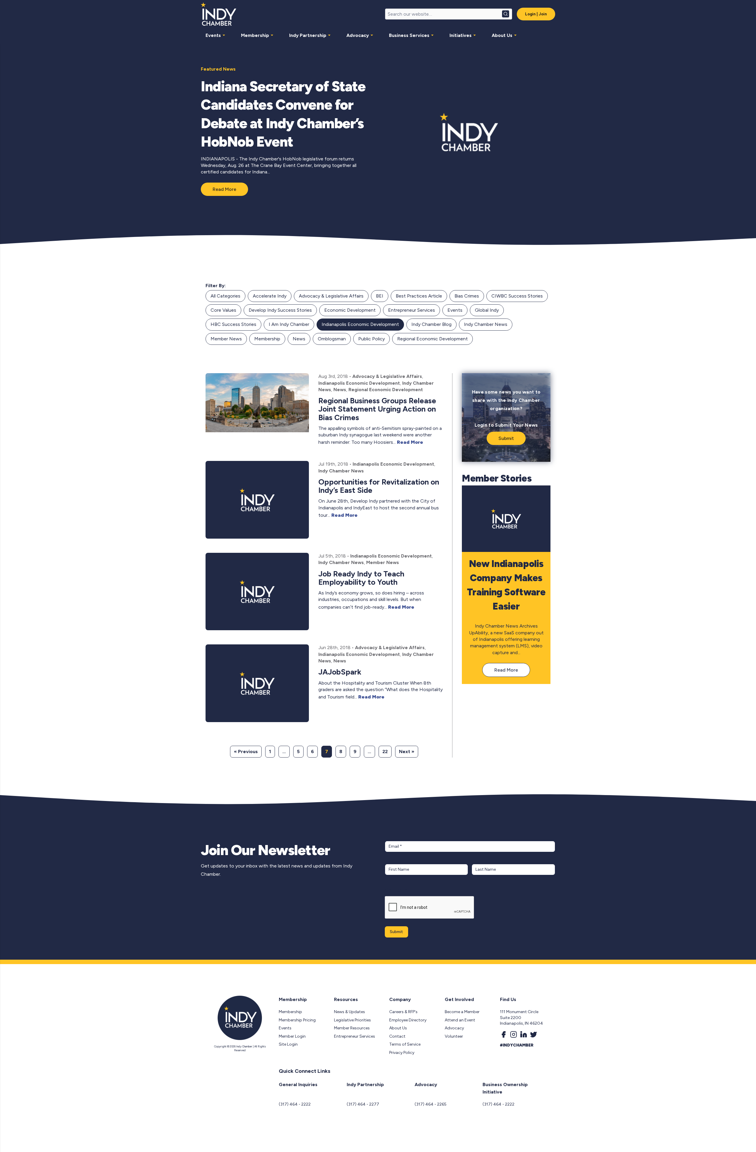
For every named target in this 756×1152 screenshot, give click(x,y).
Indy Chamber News (485, 324)
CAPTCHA (396, 890)
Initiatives (460, 35)
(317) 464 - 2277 (363, 1104)
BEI (379, 296)
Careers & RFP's (403, 1011)
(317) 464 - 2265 (431, 1104)
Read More (224, 189)
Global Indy (487, 310)
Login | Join (536, 14)
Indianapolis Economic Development (360, 324)
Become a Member (462, 1011)
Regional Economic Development (432, 339)
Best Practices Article (419, 296)
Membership (255, 35)
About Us (502, 35)
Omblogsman (332, 339)
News (299, 339)
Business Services (409, 35)
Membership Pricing (297, 1020)
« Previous (246, 751)
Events (213, 35)
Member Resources (352, 1028)
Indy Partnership (307, 35)
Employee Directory (407, 1020)
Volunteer (454, 1036)
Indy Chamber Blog (431, 324)
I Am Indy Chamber (289, 324)
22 (385, 751)
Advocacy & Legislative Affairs (331, 296)
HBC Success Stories (233, 324)
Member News (226, 339)
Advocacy (357, 35)
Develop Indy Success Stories (280, 310)
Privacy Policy (401, 1052)
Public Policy (371, 339)
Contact (397, 1036)
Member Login (292, 1036)
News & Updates (349, 1011)
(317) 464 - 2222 (295, 1104)
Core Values (223, 310)
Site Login (288, 1044)
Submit (506, 438)
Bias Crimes (466, 296)
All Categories (225, 296)
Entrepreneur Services (411, 310)
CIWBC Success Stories (517, 296)
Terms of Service (405, 1044)
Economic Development (350, 310)
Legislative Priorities (352, 1020)
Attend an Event (460, 1020)
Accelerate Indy (269, 296)
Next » (406, 751)
